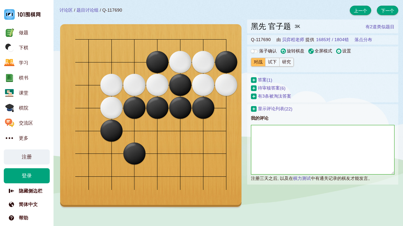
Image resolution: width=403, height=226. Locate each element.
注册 (27, 156)
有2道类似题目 (380, 26)
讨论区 (66, 10)
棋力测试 (302, 178)
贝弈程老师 (293, 39)
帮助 (23, 217)
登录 (27, 175)
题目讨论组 (88, 10)
